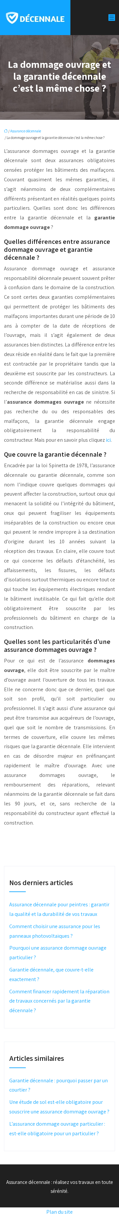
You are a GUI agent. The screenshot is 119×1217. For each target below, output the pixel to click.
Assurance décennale (25, 131)
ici (108, 439)
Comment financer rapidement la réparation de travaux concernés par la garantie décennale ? (59, 1001)
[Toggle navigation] (111, 18)
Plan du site (59, 1211)
